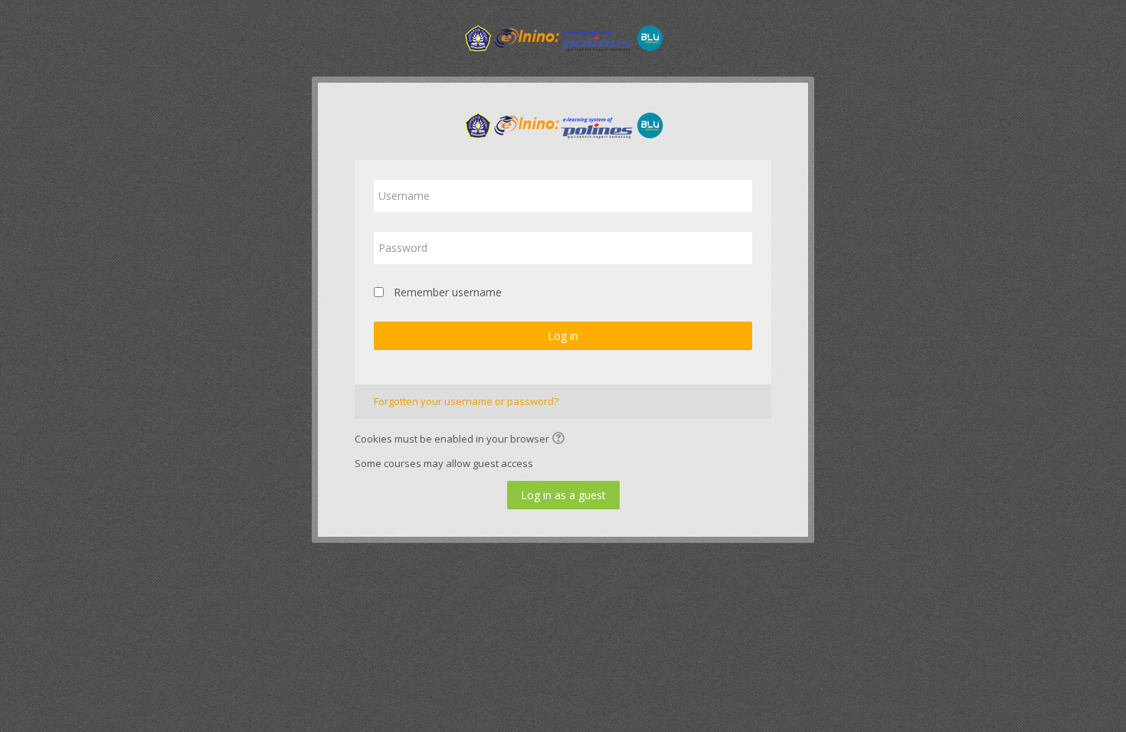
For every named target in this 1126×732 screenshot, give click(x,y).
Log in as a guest (563, 495)
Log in (563, 335)
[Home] (563, 37)
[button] (561, 439)
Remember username (448, 292)
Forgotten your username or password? (466, 401)
